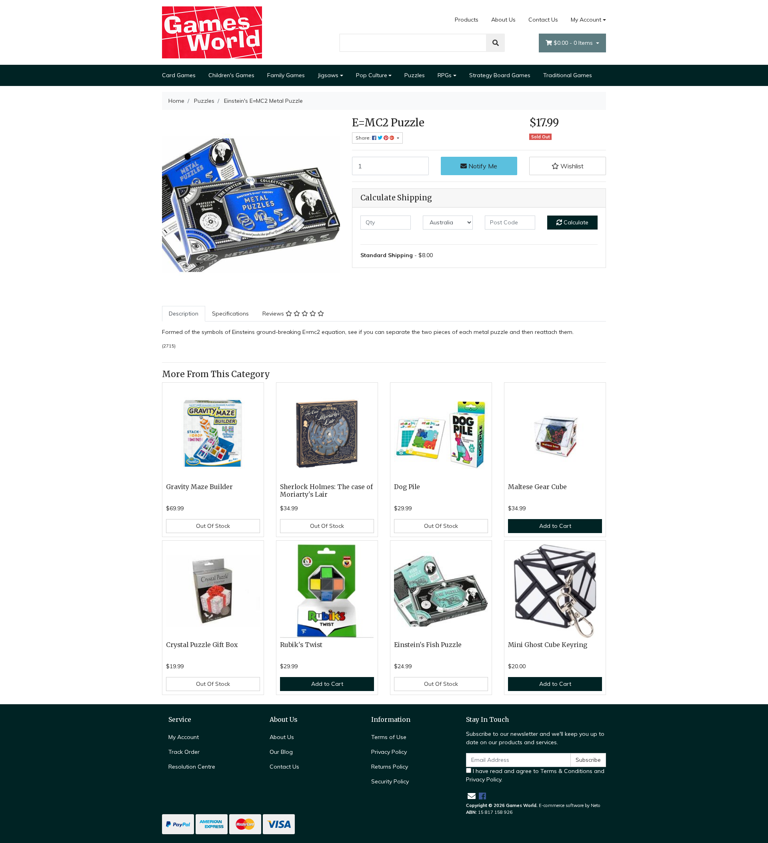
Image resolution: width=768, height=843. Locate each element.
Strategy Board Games (499, 75)
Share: (364, 138)
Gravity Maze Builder (199, 487)
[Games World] (212, 32)
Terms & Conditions (566, 771)
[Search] (495, 43)
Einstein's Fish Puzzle (428, 645)
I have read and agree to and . (535, 775)
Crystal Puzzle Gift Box (202, 645)
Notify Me (482, 166)
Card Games (179, 75)
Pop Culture (371, 75)
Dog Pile (407, 487)
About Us (503, 19)
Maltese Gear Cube (537, 487)
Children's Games (231, 75)
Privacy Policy (389, 751)
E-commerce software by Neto (569, 805)
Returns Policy (389, 766)
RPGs (445, 75)
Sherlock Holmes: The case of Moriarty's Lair (326, 490)
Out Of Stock (213, 525)
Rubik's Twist (301, 645)
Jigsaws (328, 75)
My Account (586, 19)
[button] (567, 166)
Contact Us (543, 19)
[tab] (183, 314)
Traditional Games (567, 75)
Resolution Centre (191, 766)
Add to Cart (555, 525)
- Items (574, 42)
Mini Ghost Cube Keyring (547, 645)
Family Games (286, 75)
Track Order (184, 751)
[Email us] (472, 796)
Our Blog (281, 751)
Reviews (274, 313)
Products (466, 19)
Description (183, 313)
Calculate (575, 222)
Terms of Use (388, 737)
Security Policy (390, 781)
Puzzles (414, 75)
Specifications (230, 313)
